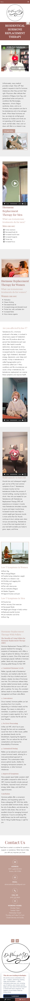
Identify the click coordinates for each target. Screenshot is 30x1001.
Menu (2, 2)
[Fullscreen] (25, 204)
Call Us (8, 999)
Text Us (23, 999)
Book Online (9, 131)
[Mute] (23, 204)
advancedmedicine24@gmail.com (15, 884)
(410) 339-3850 (15, 897)
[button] (15, 183)
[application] (15, 183)
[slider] (13, 203)
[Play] (5, 204)
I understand (15, 996)
